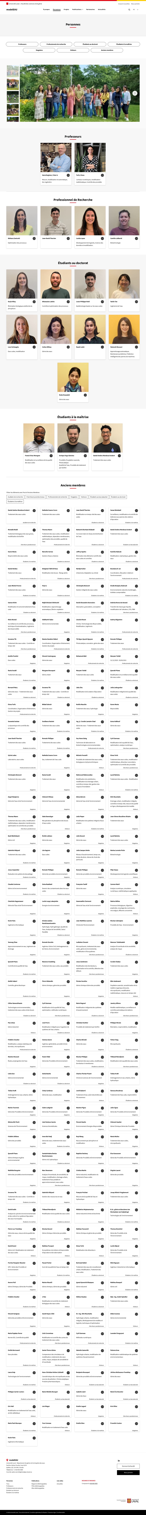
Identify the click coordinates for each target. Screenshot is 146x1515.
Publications (35, 1481)
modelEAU (11, 9)
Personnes (9, 1481)
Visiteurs (84, 497)
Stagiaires (74, 497)
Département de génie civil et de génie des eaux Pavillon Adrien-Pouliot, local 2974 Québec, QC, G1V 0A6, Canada (25, 1465)
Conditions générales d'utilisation (38, 1512)
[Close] (68, 175)
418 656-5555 (93, 1484)
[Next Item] (134, 93)
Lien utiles (60, 1481)
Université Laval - (11, 1463)
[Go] (119, 1460)
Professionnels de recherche (57, 497)
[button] (128, 1466)
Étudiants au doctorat (118, 497)
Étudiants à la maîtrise (15, 501)
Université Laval (14, 4)
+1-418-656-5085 (18, 1470)
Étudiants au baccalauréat (99, 497)
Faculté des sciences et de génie (31, 4)
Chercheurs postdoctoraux (35, 497)
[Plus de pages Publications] (82, 9)
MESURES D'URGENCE (88, 1481)
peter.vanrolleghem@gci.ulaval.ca (22, 1472)
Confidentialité (61, 1512)
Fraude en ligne (52, 1512)
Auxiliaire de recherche (15, 497)
